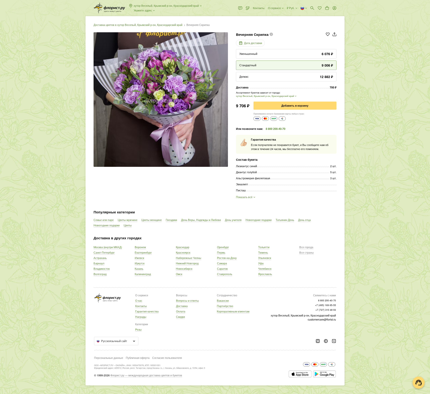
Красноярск (183, 252)
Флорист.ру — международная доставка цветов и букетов (146, 375)
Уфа (261, 263)
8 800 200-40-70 (275, 129)
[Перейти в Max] (334, 341)
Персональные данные (108, 358)
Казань (139, 269)
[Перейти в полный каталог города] (109, 8)
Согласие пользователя (167, 358)
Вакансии (223, 301)
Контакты (141, 306)
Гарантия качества (147, 311)
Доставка (182, 306)
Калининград (143, 274)
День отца (304, 220)
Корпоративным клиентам (233, 311)
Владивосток (102, 269)
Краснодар (182, 247)
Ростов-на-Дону (227, 258)
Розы (138, 329)
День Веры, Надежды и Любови (201, 220)
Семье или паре (104, 220)
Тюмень (263, 252)
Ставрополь (224, 274)
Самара (222, 263)
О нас (138, 301)
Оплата (180, 311)
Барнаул (99, 263)
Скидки (180, 317)
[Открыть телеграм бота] (325, 341)
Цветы (128, 225)
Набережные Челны (188, 258)
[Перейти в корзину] (327, 8)
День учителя (233, 220)
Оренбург (223, 247)
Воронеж (140, 247)
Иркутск (139, 263)
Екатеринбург (143, 252)
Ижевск (139, 258)
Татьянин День (285, 220)
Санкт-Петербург (104, 252)
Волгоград (100, 274)
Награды (140, 317)
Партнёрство (225, 306)
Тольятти (263, 247)
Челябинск (264, 269)
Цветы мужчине (127, 220)
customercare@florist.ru (322, 319)
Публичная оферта (137, 358)
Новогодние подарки (259, 220)
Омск (179, 274)
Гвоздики (171, 220)
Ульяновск (264, 258)
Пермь (221, 252)
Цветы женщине (151, 220)
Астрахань (100, 258)
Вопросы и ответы (187, 301)
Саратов (222, 269)
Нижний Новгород (187, 263)
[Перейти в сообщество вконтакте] (317, 341)
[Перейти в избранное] (319, 8)
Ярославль (265, 274)
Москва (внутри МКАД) (108, 247)
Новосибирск (184, 269)
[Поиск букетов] (312, 8)
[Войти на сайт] (334, 8)
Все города (306, 247)
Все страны (306, 252)
